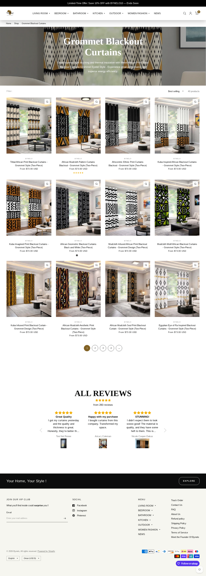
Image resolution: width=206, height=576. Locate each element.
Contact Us (176, 505)
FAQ (173, 509)
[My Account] (190, 13)
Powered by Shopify (46, 551)
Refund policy (178, 518)
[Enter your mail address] (65, 518)
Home (8, 23)
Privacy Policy (178, 528)
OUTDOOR (115, 13)
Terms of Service (179, 532)
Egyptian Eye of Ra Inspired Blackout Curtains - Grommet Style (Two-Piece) (177, 327)
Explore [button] (189, 481)
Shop (16, 23)
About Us (175, 514)
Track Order (177, 500)
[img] (103, 400)
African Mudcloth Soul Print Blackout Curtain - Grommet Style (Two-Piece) (127, 327)
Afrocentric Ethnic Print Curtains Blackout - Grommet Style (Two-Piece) (128, 164)
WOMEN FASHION (137, 13)
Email (9, 512)
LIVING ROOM (40, 13)
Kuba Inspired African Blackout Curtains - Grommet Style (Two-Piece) (177, 164)
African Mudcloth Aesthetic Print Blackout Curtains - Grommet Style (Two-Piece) (78, 328)
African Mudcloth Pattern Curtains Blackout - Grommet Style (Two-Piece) (78, 164)
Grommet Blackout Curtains (34, 23)
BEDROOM (60, 13)
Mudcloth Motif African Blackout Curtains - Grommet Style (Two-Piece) (177, 246)
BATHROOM (79, 13)
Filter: (9, 91)
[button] (42, 430)
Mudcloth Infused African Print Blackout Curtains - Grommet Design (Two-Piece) (128, 246)
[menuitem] (41, 13)
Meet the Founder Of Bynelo (185, 537)
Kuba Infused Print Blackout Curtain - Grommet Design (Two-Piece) (29, 327)
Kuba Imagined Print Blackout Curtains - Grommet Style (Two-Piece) (29, 246)
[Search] (185, 13)
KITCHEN (98, 13)
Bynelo (29, 158)
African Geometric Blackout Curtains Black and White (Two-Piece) (78, 246)
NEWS (157, 13)
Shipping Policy (178, 523)
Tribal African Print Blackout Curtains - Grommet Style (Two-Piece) (29, 164)
